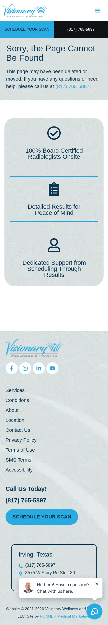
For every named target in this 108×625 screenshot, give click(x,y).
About (12, 410)
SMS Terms (18, 460)
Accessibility (19, 470)
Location (15, 420)
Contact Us (18, 430)
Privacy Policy (21, 440)
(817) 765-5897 (72, 86)
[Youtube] (52, 368)
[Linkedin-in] (39, 368)
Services (15, 390)
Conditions (17, 400)
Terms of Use (20, 450)
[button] (97, 10)
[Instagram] (25, 368)
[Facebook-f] (12, 368)
